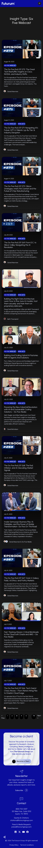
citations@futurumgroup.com (21, 820)
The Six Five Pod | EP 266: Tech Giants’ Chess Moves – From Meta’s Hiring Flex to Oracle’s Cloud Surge (20, 690)
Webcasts (21, 124)
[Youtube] (23, 832)
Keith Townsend (12, 319)
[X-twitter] (19, 832)
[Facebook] (27, 832)
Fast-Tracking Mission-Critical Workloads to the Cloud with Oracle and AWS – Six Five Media (21, 634)
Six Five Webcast (10, 65)
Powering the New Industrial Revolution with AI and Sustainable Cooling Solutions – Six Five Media (20, 409)
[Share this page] (4, 837)
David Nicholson (12, 429)
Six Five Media (27, 542)
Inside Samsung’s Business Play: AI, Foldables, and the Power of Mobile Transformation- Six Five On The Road (20, 524)
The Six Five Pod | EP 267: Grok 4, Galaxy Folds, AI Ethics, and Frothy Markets (21, 579)
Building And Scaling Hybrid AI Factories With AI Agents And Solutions (21, 356)
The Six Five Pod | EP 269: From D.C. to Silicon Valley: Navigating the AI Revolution (20, 244)
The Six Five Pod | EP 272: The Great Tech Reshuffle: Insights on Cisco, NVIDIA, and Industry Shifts (19, 71)
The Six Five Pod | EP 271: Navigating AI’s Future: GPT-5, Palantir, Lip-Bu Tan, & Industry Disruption (21, 130)
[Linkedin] (15, 832)
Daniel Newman (12, 91)
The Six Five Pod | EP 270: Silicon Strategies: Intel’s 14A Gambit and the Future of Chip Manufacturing (20, 188)
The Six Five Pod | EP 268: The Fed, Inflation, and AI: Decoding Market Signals (18, 467)
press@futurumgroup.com (21, 827)
